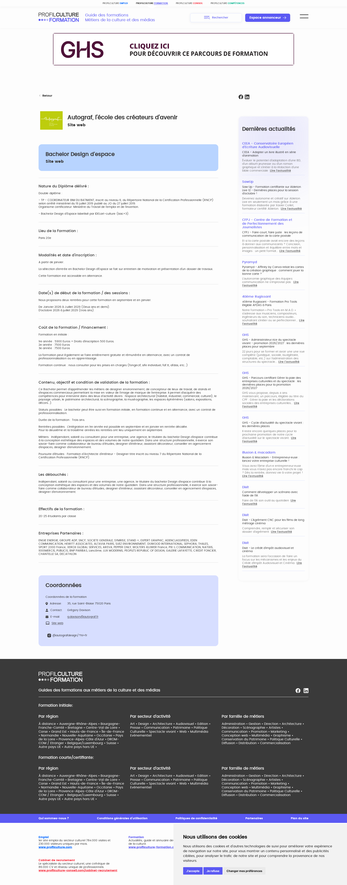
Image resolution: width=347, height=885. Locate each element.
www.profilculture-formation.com (154, 847)
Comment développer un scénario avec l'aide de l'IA (270, 494)
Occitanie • (106, 735)
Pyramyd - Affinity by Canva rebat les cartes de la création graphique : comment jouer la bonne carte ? (273, 270)
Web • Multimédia (193, 731)
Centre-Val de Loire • (103, 727)
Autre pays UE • (51, 747)
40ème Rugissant (256, 296)
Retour (47, 95)
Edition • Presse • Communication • (170, 725)
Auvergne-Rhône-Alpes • (80, 723)
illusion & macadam (259, 452)
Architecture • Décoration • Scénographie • (263, 725)
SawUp (247, 181)
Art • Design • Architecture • (153, 723)
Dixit (245, 487)
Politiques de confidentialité (196, 818)
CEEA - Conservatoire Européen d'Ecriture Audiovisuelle (267, 145)
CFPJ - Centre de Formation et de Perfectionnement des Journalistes (267, 223)
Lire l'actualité (280, 170)
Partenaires (254, 818)
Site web (76, 125)
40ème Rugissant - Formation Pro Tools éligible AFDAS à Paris (269, 303)
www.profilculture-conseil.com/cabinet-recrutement (78, 870)
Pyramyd (249, 262)
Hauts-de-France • (86, 731)
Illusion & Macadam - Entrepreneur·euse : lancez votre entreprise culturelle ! (270, 459)
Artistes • (276, 727)
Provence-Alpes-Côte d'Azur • (83, 739)
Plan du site (299, 818)
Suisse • (112, 743)
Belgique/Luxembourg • (86, 743)
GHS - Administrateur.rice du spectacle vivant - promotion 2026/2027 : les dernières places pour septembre (273, 343)
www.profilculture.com (55, 847)
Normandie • (51, 735)
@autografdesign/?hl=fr (70, 635)
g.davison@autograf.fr (82, 616)
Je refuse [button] (213, 871)
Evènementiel (141, 735)
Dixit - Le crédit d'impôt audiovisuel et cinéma (268, 550)
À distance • (49, 723)
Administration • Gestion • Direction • (252, 723)
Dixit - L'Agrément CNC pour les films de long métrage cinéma (273, 522)
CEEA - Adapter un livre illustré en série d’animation (269, 154)
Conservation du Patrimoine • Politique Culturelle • (262, 739)
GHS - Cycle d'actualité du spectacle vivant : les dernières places (273, 424)
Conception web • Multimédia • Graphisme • (257, 735)
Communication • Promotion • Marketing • (255, 731)
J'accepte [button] (192, 871)
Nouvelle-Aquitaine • (79, 735)
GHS (245, 334)
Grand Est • (60, 731)
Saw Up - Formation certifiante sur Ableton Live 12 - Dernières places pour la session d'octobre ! (271, 190)
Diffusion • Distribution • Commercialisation (256, 743)
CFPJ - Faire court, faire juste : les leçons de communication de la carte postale (272, 234)
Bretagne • (77, 727)
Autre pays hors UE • (80, 747)
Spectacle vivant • (164, 731)
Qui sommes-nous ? (54, 818)
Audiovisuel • (186, 723)
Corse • (45, 731)
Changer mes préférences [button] (244, 871)
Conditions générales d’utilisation (122, 818)
